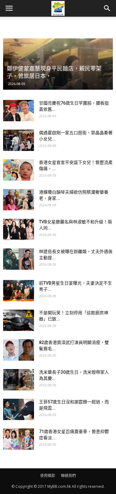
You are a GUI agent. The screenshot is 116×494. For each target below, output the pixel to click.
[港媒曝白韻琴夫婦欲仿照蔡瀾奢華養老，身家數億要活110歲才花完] (18, 199)
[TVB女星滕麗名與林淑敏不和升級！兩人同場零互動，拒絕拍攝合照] (18, 229)
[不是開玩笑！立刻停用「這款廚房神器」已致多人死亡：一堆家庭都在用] (18, 320)
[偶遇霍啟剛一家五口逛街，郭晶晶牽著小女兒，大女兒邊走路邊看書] (18, 140)
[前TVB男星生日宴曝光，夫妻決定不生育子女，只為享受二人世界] (18, 290)
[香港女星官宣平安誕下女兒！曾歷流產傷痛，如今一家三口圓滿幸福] (18, 170)
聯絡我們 (68, 475)
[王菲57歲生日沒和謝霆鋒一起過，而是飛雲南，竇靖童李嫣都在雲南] (18, 409)
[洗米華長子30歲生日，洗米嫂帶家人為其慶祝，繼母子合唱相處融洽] (18, 379)
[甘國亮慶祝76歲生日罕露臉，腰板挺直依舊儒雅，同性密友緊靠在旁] (18, 110)
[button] (107, 8)
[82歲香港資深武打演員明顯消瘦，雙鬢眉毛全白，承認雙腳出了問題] (18, 350)
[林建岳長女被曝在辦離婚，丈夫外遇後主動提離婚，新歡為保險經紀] (18, 259)
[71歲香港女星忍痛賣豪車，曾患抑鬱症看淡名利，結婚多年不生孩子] (18, 439)
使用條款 (47, 475)
